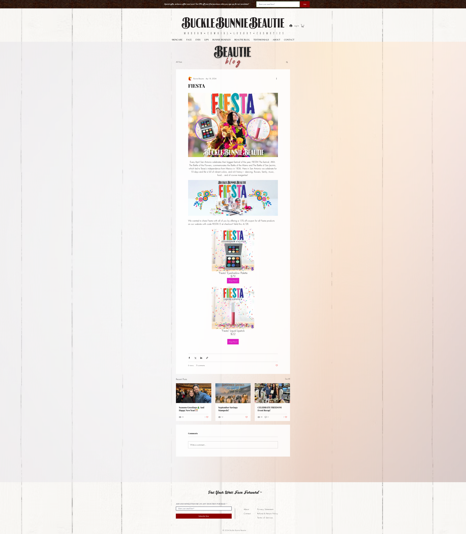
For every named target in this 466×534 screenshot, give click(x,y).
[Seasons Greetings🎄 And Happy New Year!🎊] (193, 393)
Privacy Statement (265, 509)
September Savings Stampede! (227, 409)
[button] (287, 62)
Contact (247, 513)
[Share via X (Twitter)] (195, 358)
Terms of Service (265, 518)
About (246, 509)
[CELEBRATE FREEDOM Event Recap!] (272, 393)
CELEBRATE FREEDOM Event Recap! (270, 409)
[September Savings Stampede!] (233, 393)
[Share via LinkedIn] (201, 358)
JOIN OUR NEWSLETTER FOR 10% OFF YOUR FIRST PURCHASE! (201, 504)
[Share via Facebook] (189, 358)
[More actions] (276, 78)
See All (287, 379)
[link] (303, 25)
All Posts (179, 62)
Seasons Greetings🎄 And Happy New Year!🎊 (191, 409)
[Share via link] (207, 358)
